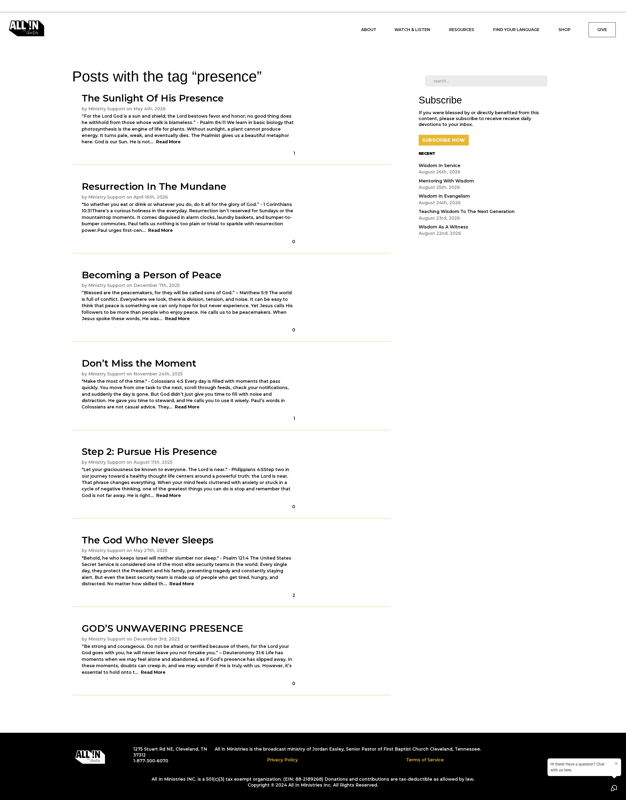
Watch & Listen (412, 29)
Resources (462, 29)
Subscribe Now (443, 140)
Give (602, 29)
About (368, 29)
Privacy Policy (282, 759)
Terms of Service (425, 759)
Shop (564, 29)
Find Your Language (516, 29)
